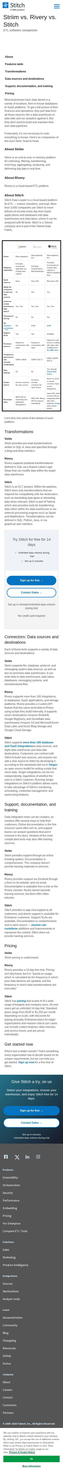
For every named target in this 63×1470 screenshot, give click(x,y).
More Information (31, 1466)
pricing (21, 1001)
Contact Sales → (31, 592)
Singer (57, 403)
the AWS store (52, 350)
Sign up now (26, 1062)
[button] (56, 6)
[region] (31, 1449)
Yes (48, 317)
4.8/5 (49, 326)
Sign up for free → (31, 580)
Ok (31, 1459)
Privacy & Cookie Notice (22, 1452)
